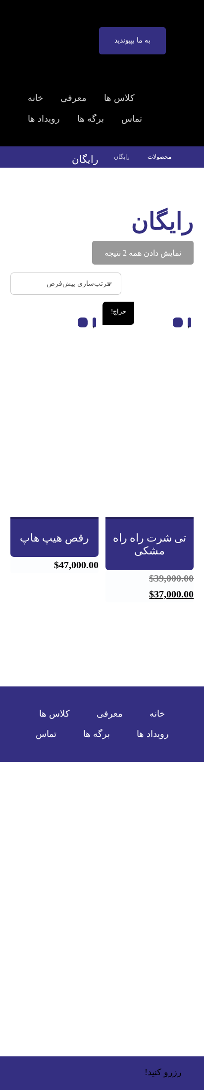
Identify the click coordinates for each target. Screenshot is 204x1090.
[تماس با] (106, 961)
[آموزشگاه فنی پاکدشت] (180, 29)
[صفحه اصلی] (191, 156)
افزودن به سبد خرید (149, 497)
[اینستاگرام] (97, 961)
